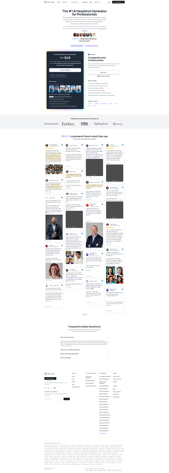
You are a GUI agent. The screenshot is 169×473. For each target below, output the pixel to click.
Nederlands (115, 470)
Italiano (120, 470)
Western (70, 457)
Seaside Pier (80, 446)
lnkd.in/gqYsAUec (95, 157)
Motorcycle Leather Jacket (81, 456)
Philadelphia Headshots (105, 415)
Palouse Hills (91, 457)
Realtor (57, 461)
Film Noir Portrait (64, 454)
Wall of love (115, 394)
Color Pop (58, 456)
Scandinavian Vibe (101, 450)
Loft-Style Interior (97, 456)
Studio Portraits (63, 445)
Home (58, 2)
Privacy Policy (116, 376)
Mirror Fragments (69, 451)
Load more (84, 314)
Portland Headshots (104, 430)
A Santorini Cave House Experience (74, 464)
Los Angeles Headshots (105, 376)
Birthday (50, 462)
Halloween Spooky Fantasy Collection (116, 445)
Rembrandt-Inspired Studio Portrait (61, 450)
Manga (58, 454)
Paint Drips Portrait (115, 450)
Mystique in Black (114, 453)
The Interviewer (108, 461)
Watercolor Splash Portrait (119, 451)
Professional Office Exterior (92, 453)
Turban (109, 454)
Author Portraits (102, 448)
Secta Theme (46, 459)
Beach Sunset (52, 461)
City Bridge (46, 462)
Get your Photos (117, 2)
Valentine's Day (72, 459)
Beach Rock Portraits (93, 450)
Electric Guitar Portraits (88, 446)
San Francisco (104, 103)
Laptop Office (119, 457)
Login (73, 379)
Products (64, 2)
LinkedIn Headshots (90, 380)
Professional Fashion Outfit (99, 459)
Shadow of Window (79, 459)
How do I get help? (65, 358)
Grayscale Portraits (83, 453)
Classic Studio (70, 454)
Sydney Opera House (64, 457)
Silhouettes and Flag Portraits (58, 453)
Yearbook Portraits (105, 446)
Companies (85, 2)
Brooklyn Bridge (84, 457)
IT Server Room (105, 457)
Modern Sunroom (80, 461)
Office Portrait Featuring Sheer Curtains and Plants (91, 451)
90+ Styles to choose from (92, 45)
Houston (90, 105)
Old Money (63, 462)
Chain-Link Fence (77, 454)
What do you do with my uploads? (70, 349)
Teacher (74, 461)
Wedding (113, 454)
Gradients (63, 456)
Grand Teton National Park (89, 459)
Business (52, 445)
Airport (59, 464)
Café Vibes (107, 445)
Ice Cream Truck (47, 464)
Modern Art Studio (63, 448)
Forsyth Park (86, 461)
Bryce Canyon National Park (95, 461)
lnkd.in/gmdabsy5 (70, 277)
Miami (95, 105)
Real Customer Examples (76, 45)
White (55, 456)
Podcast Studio (91, 462)
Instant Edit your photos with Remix (63, 96)
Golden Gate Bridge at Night (55, 457)
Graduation (46, 456)
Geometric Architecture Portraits (115, 446)
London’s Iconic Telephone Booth (71, 462)
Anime (55, 454)
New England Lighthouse (109, 459)
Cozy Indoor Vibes (47, 451)
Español (91, 470)
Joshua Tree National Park (54, 459)
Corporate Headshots (91, 386)
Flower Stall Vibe (71, 450)
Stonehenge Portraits (97, 446)
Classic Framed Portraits (60, 451)
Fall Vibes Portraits (78, 448)
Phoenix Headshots (104, 412)
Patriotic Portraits (119, 454)
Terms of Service (117, 379)
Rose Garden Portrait (98, 457)
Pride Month (64, 464)
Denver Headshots (103, 407)
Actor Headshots (90, 383)
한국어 (104, 470)
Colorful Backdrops (68, 461)
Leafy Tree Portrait (86, 450)
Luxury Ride (46, 461)
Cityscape (113, 461)
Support (115, 381)
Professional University (64, 459)
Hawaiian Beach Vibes (111, 456)
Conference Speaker (80, 445)
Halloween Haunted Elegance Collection (51, 446)
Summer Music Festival (110, 448)
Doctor (56, 445)
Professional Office (56, 462)
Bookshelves (46, 457)
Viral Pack (69, 445)
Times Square (118, 456)
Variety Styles (97, 462)
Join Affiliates (116, 397)
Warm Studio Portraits (94, 448)
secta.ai (88, 215)
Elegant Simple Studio (77, 457)
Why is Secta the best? (67, 337)
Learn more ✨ (104, 72)
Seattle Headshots (103, 399)
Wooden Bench (108, 450)
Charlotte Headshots (104, 423)
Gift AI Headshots (76, 387)
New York (90, 103)
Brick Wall (119, 462)
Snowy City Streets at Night (112, 462)
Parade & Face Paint (67, 453)
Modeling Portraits (74, 446)
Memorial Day (104, 454)
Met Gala (51, 456)
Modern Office (46, 445)
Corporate (102, 445)
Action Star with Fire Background (107, 451)
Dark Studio (74, 445)
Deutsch (95, 470)
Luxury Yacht (61, 461)
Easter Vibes (103, 456)
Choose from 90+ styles (64, 94)
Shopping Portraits (70, 448)
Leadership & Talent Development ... (77, 194)
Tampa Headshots (103, 428)
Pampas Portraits (86, 448)
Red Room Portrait (84, 454)
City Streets (118, 461)
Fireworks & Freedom (48, 453)
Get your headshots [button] (65, 70)
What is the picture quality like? (69, 354)
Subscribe (66, 399)
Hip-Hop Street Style (84, 464)
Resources (97, 2)
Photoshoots (74, 2)
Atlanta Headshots (103, 409)
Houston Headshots (104, 391)
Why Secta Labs (117, 391)
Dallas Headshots (103, 394)
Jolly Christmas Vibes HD (82, 462)
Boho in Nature (92, 464)
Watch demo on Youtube (104, 76)
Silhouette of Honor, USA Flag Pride (95, 454)
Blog (91, 2)
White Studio (87, 445)
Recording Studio (90, 456)
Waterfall (102, 461)
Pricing (73, 381)
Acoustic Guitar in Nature (48, 450)
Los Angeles (96, 103)
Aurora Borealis (98, 464)
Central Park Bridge (118, 459)
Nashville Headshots (104, 420)
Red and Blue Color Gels (48, 454)
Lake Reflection (103, 462)
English (86, 470)
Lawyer (92, 445)
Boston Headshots (103, 404)
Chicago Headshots (104, 386)
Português (109, 470)
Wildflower (100, 453)
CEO (59, 445)
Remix (73, 384)
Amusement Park (54, 464)
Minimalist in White (106, 453)
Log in (109, 2)
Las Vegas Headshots (104, 417)
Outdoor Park (97, 445)
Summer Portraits (78, 450)
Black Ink (53, 451)
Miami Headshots (103, 401)
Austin (115, 103)
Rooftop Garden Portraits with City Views (51, 448)
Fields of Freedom (75, 453)
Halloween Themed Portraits (65, 446)
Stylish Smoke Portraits (77, 451)
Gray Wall (122, 450)
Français (100, 470)
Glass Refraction (73, 456)
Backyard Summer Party (119, 448)
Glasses (67, 456)
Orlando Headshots (104, 425)
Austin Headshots (103, 388)
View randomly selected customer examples (84, 139)
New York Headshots (104, 379)
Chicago (110, 103)
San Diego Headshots (104, 396)
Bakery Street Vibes (112, 457)
